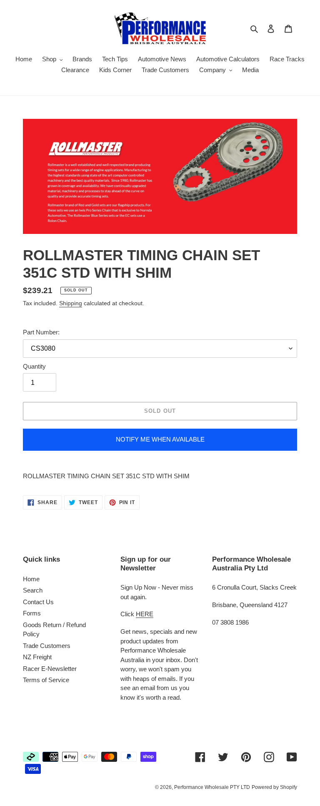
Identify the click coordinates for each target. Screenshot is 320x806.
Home (31, 579)
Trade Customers (46, 645)
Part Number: (41, 332)
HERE (144, 614)
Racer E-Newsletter (50, 668)
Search (32, 590)
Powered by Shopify (274, 787)
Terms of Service (46, 679)
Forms (32, 613)
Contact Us (38, 601)
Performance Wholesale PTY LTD (212, 787)
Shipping (70, 303)
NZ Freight (37, 656)
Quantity (34, 366)
